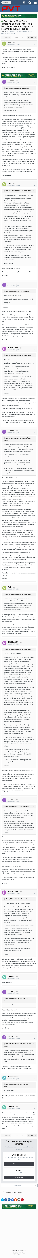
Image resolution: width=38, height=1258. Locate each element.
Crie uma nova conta (19, 1164)
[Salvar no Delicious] (12, 1199)
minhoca (10, 976)
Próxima (30, 37)
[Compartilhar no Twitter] (2, 1199)
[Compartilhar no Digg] (9, 1199)
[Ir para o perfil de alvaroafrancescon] (4, 1078)
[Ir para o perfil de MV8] (4, 44)
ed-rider (10, 81)
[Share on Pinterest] (22, 1199)
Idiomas (15, 1250)
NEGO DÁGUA (12, 348)
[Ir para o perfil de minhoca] (4, 977)
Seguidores (17, 1185)
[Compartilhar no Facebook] (5, 1199)
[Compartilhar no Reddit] (15, 1199)
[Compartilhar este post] (34, 45)
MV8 (4, 31)
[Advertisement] (19, 1228)
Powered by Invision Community (19, 1255)
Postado (13, 44)
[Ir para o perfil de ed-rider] (4, 82)
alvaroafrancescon (14, 1077)
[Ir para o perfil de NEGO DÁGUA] (4, 349)
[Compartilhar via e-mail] (18, 1199)
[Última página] (35, 37)
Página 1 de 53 (19, 37)
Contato (23, 1250)
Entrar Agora (19, 1177)
